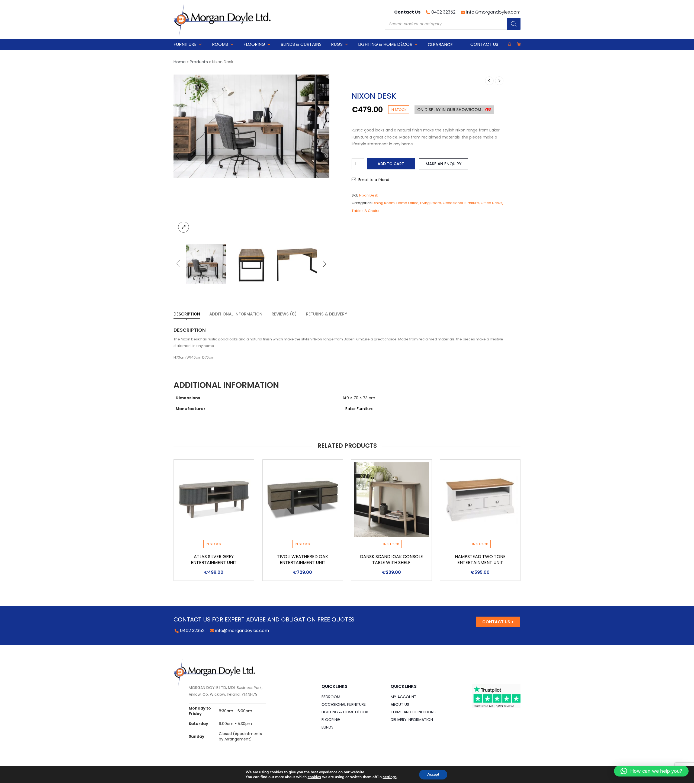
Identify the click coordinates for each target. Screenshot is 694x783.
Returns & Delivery (326, 314)
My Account (403, 697)
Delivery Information (412, 719)
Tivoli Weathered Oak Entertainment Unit (302, 559)
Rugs (337, 44)
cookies (314, 776)
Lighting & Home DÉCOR (385, 44)
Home (180, 62)
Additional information (235, 314)
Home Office (407, 202)
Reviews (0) (284, 314)
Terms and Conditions (413, 712)
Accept (433, 774)
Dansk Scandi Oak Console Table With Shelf (391, 559)
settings (390, 777)
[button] (651, 771)
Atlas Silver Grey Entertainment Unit (214, 559)
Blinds (327, 727)
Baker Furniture (359, 408)
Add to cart (391, 163)
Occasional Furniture (461, 202)
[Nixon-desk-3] (251, 264)
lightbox (183, 227)
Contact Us (484, 44)
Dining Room (383, 202)
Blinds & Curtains (301, 44)
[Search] (513, 24)
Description (187, 314)
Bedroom (331, 697)
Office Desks (491, 202)
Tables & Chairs (365, 210)
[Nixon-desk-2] (297, 264)
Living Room (430, 202)
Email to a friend (373, 179)
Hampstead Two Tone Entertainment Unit (480, 559)
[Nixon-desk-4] (206, 264)
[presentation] (178, 156)
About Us (400, 704)
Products (199, 62)
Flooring (254, 44)
